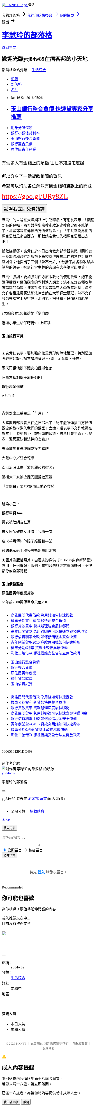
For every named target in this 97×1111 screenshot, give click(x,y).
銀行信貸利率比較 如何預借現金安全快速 (44, 637)
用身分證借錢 (21, 128)
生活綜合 (39, 70)
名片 (14, 90)
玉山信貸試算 (21, 684)
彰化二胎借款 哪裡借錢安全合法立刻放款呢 (45, 653)
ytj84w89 (8, 773)
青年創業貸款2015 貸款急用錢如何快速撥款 (45, 642)
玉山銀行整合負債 (25, 139)
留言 (43, 799)
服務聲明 (48, 1048)
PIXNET (21, 1043)
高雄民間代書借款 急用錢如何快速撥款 (42, 615)
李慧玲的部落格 (27, 35)
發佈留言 (9, 855)
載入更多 (9, 828)
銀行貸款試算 (21, 678)
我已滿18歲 (11, 1102)
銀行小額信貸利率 (25, 133)
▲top (6, 819)
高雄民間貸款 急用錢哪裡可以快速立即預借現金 (49, 631)
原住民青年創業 (23, 149)
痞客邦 (33, 799)
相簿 (14, 79)
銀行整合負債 (21, 144)
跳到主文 (9, 47)
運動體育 (37, 811)
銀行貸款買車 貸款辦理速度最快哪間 (40, 626)
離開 (26, 1102)
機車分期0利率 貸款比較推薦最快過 (39, 648)
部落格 (16, 84)
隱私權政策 (80, 1043)
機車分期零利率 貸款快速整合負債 (38, 621)
